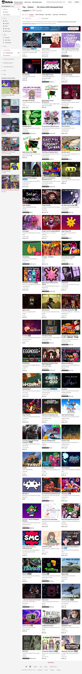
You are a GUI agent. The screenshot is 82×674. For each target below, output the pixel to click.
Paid (6, 26)
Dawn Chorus (46, 49)
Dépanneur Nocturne (68, 651)
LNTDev (64, 260)
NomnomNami (65, 104)
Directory (40, 669)
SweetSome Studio (66, 341)
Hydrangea (25, 231)
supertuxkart (25, 418)
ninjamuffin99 (45, 78)
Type (5, 70)
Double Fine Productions (28, 52)
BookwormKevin (26, 524)
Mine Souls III (46, 310)
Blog (45, 666)
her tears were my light (68, 205)
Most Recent (62, 14)
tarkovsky (24, 471)
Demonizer (65, 493)
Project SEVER (46, 205)
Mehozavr (44, 208)
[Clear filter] (18, 9)
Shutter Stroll (26, 625)
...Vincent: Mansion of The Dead (31, 599)
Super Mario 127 (66, 231)
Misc (5, 74)
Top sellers (48, 14)
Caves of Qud (46, 389)
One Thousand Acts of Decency (70, 519)
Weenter (44, 444)
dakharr (44, 313)
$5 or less (7, 28)
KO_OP (63, 655)
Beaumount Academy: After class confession (50, 363)
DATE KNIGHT (66, 468)
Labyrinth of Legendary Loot (50, 415)
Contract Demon (66, 100)
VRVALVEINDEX (6, 133)
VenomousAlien (6, 115)
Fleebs (24, 313)
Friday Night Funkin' (47, 74)
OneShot (25, 335)
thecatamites (65, 313)
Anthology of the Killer (68, 310)
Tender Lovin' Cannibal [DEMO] (51, 231)
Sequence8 (45, 599)
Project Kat (65, 282)
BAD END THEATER (28, 282)
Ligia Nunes (25, 445)
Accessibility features (8, 66)
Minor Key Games (26, 577)
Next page (50, 662)
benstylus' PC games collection (10, 190)
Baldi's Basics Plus (27, 152)
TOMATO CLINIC (47, 546)
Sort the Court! (66, 152)
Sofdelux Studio (65, 444)
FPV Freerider (66, 599)
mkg (63, 471)
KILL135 (4, 134)
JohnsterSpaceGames (47, 183)
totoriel (24, 208)
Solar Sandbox (26, 205)
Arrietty (44, 471)
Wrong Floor (26, 74)
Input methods (7, 50)
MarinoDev (25, 603)
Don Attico (25, 392)
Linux (6, 12)
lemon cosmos (26, 629)
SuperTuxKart (26, 415)
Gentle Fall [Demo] (67, 74)
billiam (43, 603)
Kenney (63, 52)
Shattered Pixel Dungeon (29, 178)
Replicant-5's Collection (8, 152)
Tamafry (64, 629)
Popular (31, 14)
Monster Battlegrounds (48, 440)
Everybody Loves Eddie (68, 257)
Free (6, 21)
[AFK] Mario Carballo (47, 577)
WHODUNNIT (26, 389)
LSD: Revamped (66, 178)
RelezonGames (45, 497)
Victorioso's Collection (8, 95)
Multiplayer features (8, 62)
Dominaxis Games (46, 418)
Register (77, 2)
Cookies (59, 669)
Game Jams (27, 2)
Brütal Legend (26, 49)
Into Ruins (64, 389)
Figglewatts (64, 181)
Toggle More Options (10, 14)
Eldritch (24, 574)
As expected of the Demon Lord (51, 493)
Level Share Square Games (28, 551)
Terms (46, 669)
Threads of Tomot (47, 335)
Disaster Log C (66, 440)
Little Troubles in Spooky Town (70, 49)
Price (5, 18)
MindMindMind (26, 126)
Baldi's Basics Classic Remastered (48, 101)
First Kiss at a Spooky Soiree (50, 152)
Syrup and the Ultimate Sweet (50, 126)
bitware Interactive (46, 339)
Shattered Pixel (26, 183)
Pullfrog (44, 574)
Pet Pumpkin (25, 260)
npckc (23, 104)
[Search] (64, 2)
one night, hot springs (28, 100)
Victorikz (4, 96)
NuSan (43, 629)
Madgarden (25, 366)
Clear (12, 6)
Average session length (9, 59)
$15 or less (7, 31)
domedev (64, 523)
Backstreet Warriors (67, 363)
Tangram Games (65, 418)
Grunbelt (4, 172)
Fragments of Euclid (47, 625)
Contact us (53, 666)
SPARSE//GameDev (66, 392)
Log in (69, 2)
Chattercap (25, 129)
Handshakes (25, 257)
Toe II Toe (25, 651)
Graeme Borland (66, 155)
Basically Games (46, 105)
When (5, 34)
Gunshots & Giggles (6, 153)
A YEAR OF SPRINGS (48, 651)
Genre (5, 46)
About (35, 666)
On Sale (7, 23)
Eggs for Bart (26, 310)
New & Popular (39, 14)
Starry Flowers (66, 126)
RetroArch (25, 493)
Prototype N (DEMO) (48, 468)
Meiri (23, 234)
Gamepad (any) (8, 52)
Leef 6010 (64, 286)
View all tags (45, 18)
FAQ (41, 666)
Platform (6, 9)
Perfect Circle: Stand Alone (49, 519)
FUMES (24, 468)
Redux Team (45, 287)
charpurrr (64, 234)
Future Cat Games (26, 339)
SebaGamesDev (65, 366)
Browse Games (18, 2)
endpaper (44, 523)
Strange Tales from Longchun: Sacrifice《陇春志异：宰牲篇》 (70, 336)
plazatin (24, 655)
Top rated (55, 14)
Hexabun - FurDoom (48, 257)
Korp (43, 260)
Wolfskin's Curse (66, 625)
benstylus (4, 191)
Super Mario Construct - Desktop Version (29, 547)
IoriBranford (65, 497)
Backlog (4, 114)
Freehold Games (46, 392)
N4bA (23, 78)
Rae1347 (44, 234)
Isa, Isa (63, 78)
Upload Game (38, 2)
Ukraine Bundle (6, 171)
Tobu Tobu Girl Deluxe (68, 415)
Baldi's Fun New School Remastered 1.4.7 (48, 178)
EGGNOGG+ (26, 363)
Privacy (52, 669)
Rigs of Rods (65, 574)
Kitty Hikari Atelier (46, 366)
